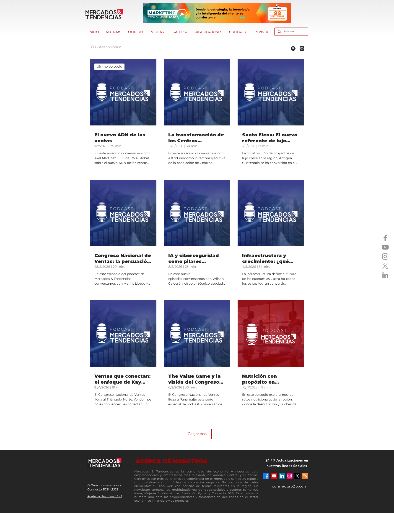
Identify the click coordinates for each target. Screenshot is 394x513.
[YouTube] (385, 247)
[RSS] (305, 476)
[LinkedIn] (385, 275)
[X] (385, 266)
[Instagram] (385, 256)
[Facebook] (385, 238)
